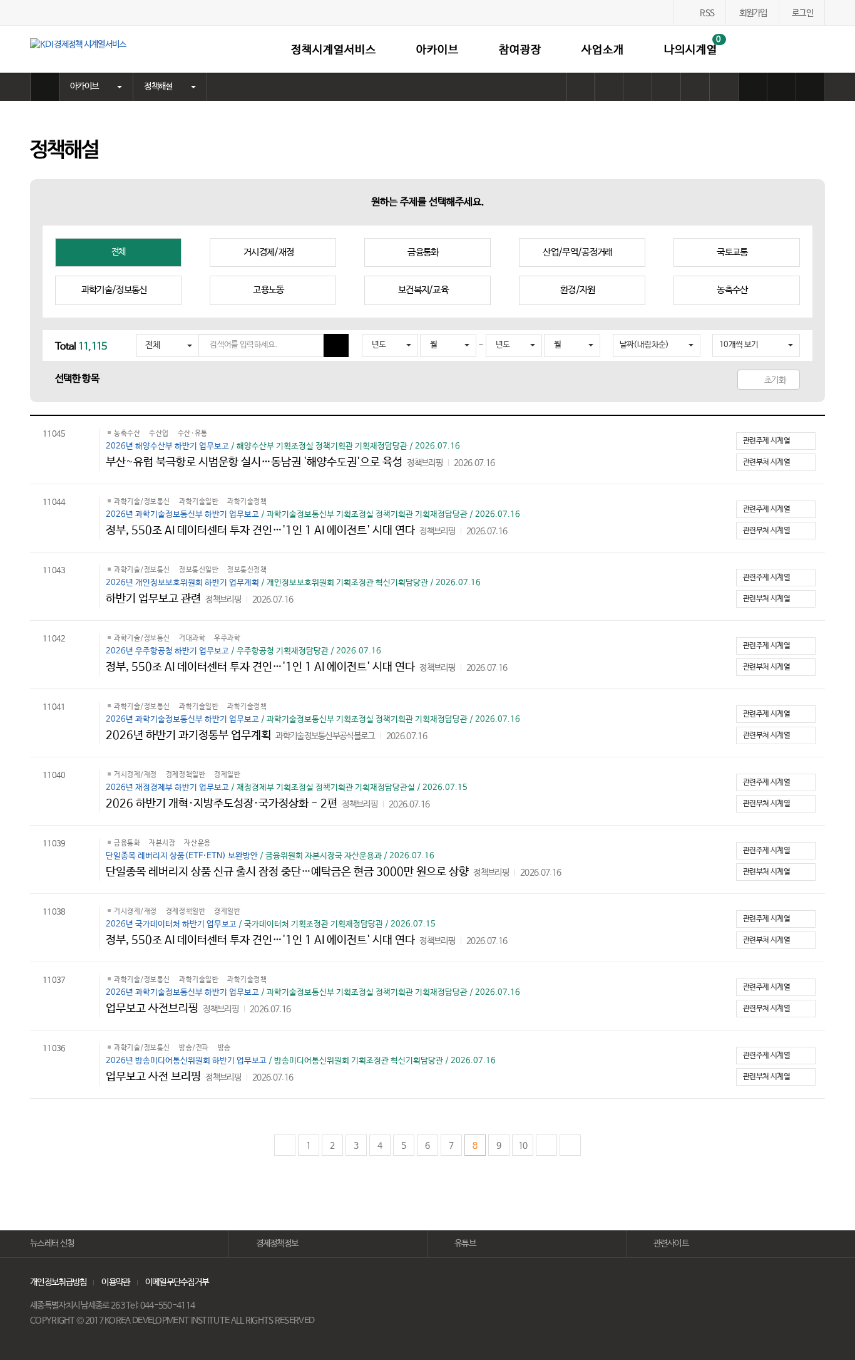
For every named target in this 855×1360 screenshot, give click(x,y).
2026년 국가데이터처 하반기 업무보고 (172, 924)
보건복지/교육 (423, 289)
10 (523, 1146)
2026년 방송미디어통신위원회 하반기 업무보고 (187, 1061)
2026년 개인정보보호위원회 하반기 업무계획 (183, 583)
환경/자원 (577, 289)
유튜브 (465, 1243)
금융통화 (422, 252)
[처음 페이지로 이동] (284, 1145)
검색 (817, 49)
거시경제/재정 (268, 252)
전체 (118, 252)
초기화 (775, 380)
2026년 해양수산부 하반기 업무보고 (168, 446)
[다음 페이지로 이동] (546, 1145)
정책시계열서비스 (333, 50)
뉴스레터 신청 (52, 1243)
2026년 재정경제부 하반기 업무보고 (168, 787)
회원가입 (753, 13)
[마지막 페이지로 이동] (570, 1145)
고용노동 (268, 289)
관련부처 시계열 (766, 462)
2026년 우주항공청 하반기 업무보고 (168, 651)
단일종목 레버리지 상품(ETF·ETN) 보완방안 (183, 856)
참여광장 (520, 50)
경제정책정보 (277, 1243)
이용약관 (115, 1282)
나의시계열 (693, 45)
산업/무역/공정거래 (577, 252)
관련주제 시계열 (766, 441)
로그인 (802, 13)
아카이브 (437, 50)
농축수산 (732, 289)
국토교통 (732, 252)
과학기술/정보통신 (114, 289)
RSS (707, 13)
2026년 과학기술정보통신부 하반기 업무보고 (183, 514)
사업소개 (602, 50)
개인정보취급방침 (58, 1282)
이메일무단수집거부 (177, 1282)
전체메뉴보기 (788, 49)
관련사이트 (671, 1243)
